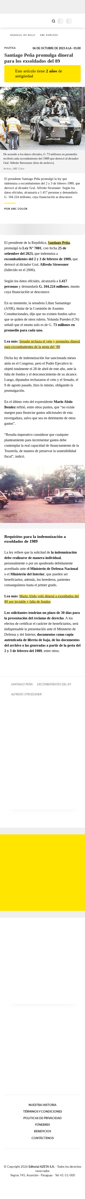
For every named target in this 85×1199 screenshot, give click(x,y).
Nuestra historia (42, 1105)
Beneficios (42, 1131)
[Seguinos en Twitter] (41, 1180)
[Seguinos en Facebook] (36, 1180)
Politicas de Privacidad (42, 1118)
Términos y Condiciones (42, 1111)
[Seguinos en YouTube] (45, 1180)
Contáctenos (43, 1138)
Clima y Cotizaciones (45, 20)
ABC (11, 20)
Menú (79, 21)
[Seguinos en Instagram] (50, 1180)
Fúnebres (42, 1124)
